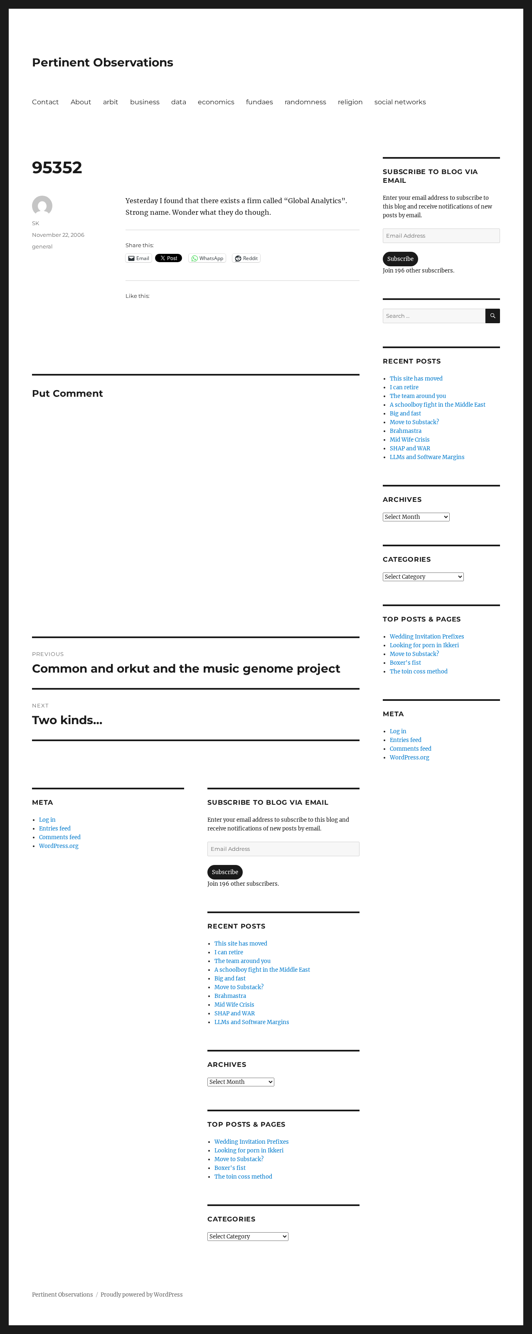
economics (216, 102)
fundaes (259, 102)
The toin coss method (243, 1176)
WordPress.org (59, 846)
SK (35, 223)
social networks (400, 102)
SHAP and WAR (234, 1013)
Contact (45, 102)
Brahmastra (230, 996)
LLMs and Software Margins (251, 1022)
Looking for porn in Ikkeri (248, 1150)
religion (350, 102)
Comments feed (60, 837)
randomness (305, 102)
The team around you (242, 961)
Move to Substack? (239, 987)
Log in (47, 819)
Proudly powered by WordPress (142, 1294)
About (81, 102)
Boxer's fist (230, 1168)
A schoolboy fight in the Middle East (262, 969)
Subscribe (225, 872)
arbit (110, 102)
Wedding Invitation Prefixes (251, 1141)
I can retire (228, 952)
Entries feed (55, 828)
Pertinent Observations (102, 62)
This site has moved (240, 943)
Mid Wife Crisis (234, 1004)
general (42, 246)
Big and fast (230, 978)
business (145, 102)
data (178, 102)
